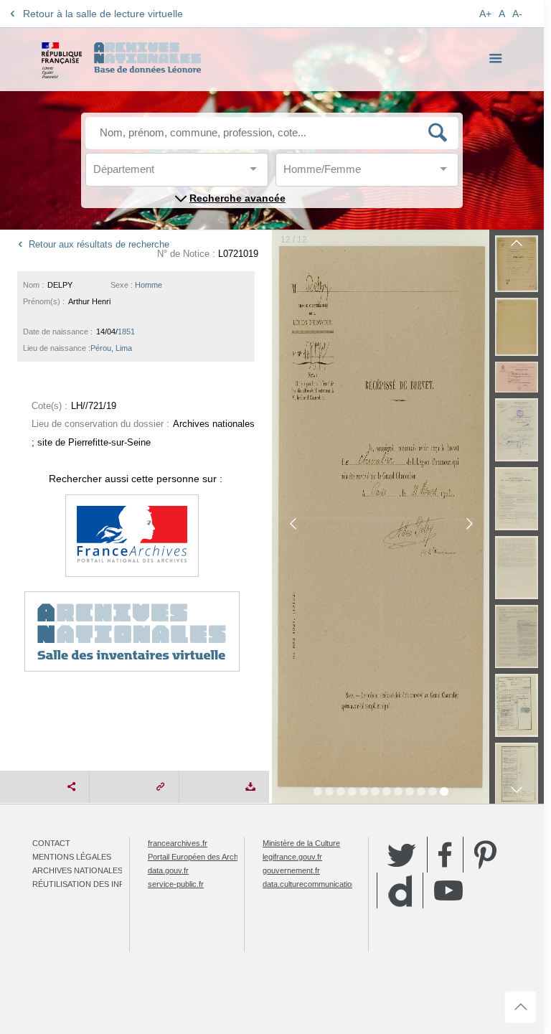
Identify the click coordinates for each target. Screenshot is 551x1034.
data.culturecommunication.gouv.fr (322, 884)
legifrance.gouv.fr (292, 856)
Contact (51, 843)
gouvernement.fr (291, 870)
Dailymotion (400, 891)
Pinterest (485, 855)
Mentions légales (71, 856)
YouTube (448, 890)
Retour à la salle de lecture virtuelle (103, 13)
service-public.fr (176, 884)
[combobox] (157, 173)
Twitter (401, 855)
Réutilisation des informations (101, 884)
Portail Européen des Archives (200, 856)
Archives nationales (77, 870)
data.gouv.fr (168, 870)
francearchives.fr (177, 843)
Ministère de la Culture (301, 843)
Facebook (445, 855)
